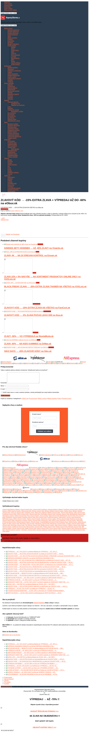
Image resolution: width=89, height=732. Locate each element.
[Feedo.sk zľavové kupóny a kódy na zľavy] (56, 475)
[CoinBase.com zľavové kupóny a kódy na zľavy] (7, 475)
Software (10, 81)
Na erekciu (11, 117)
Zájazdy (10, 178)
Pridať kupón (8, 677)
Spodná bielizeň (13, 34)
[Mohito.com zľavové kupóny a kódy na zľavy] (34, 461)
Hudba (10, 171)
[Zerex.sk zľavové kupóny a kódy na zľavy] (26, 489)
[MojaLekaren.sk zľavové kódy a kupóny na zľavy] (32, 469)
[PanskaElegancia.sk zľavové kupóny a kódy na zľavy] (44, 481)
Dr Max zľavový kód (13, 523)
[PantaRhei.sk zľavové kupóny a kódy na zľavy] (65, 475)
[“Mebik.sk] (5, 492)
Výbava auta (11, 147)
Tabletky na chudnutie (18, 105)
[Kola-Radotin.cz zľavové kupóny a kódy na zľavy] (46, 485)
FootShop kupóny (52, 517)
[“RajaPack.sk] (19, 492)
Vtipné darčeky (12, 164)
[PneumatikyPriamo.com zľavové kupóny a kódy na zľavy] (10, 485)
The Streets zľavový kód (32, 525)
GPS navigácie (12, 146)
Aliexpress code (46, 520)
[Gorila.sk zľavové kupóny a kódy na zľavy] (13, 477)
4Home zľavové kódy (62, 519)
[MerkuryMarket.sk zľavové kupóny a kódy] (8, 455)
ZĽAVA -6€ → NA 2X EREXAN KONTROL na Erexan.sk (30, 255)
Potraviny (10, 186)
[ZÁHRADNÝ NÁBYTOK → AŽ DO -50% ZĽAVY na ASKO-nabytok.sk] (28, 582)
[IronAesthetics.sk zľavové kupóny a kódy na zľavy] (8, 483)
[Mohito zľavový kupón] (48, 363)
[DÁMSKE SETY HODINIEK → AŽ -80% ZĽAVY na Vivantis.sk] (21, 244)
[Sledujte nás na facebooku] (11, 635)
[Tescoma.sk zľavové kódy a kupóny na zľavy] (70, 469)
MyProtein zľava (7, 519)
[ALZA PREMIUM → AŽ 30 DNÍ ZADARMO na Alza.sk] (23, 674)
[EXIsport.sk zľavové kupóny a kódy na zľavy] (63, 481)
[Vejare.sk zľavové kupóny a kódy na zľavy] (18, 472)
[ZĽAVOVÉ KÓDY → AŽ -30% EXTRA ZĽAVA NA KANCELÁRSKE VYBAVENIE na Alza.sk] (34, 556)
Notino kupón (73, 522)
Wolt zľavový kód (54, 515)
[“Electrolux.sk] (29, 492)
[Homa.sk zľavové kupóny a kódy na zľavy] (64, 485)
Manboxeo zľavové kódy (57, 523)
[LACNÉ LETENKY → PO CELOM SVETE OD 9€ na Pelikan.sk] (26, 670)
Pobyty (10, 180)
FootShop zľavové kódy (70, 509)
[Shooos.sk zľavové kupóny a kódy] (60, 467)
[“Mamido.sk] (6, 490)
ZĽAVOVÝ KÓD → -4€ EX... (55, 554)
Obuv (9, 36)
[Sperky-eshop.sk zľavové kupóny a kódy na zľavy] (8, 472)
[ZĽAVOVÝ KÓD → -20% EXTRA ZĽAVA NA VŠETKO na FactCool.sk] (18, 304)
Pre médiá (7, 682)
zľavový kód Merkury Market (11, 509)
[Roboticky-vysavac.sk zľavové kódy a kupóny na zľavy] (18, 469)
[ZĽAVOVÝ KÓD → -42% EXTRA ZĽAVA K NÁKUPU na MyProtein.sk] (28, 586)
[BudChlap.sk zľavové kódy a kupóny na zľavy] (61, 469)
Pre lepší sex (12, 116)
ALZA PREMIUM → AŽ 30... (49, 674)
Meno (3, 386)
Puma (13, 61)
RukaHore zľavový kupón (14, 517)
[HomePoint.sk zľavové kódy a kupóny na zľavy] (24, 474)
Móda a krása (8, 28)
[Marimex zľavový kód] (16, 363)
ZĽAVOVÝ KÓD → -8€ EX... (55, 569)
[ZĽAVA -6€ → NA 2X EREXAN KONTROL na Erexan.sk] (20, 251)
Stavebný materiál (13, 94)
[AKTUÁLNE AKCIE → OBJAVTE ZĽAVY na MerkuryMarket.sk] (26, 573)
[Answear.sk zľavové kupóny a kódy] (66, 461)
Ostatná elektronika (14, 75)
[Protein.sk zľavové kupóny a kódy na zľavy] (26, 472)
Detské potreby (12, 132)
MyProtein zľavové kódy (27, 523)
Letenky (10, 182)
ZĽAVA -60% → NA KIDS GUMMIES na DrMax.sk (27, 343)
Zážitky (10, 160)
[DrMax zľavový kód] (34, 363)
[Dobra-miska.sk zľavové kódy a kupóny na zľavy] (44, 470)
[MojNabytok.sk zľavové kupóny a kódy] (20, 455)
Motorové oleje (12, 153)
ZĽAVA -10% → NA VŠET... (47, 584)
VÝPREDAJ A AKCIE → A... (48, 580)
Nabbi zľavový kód (30, 528)
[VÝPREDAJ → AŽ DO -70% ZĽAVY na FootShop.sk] (23, 665)
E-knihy (10, 174)
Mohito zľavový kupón (47, 525)
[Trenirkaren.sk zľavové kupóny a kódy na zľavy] (26, 480)
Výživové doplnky (13, 102)
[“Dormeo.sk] (72, 490)
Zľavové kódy (8, 5)
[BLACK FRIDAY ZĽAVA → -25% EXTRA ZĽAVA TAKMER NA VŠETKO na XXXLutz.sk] (20, 282)
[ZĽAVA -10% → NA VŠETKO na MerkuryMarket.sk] (22, 584)
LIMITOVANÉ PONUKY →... (56, 577)
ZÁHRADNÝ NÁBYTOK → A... (59, 582)
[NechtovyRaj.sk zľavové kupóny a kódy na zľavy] (22, 477)
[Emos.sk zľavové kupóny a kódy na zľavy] (36, 485)
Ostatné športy (12, 138)
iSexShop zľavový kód (17, 525)
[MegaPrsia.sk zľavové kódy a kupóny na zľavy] (81, 467)
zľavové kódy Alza (34, 514)
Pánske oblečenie (13, 31)
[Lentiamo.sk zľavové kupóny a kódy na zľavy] (66, 483)
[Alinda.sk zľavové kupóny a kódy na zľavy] (69, 477)
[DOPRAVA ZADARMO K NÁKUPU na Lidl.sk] (20, 558)
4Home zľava (35, 522)
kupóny (18, 530)
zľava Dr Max (44, 515)
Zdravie (6, 100)
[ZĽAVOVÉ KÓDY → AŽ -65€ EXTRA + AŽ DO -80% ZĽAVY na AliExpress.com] (31, 564)
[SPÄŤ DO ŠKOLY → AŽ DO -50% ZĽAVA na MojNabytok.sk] (25, 593)
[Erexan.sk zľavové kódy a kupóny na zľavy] (15, 474)
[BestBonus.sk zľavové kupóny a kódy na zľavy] (18, 481)
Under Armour (15, 64)
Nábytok (10, 85)
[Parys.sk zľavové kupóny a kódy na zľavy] (71, 474)
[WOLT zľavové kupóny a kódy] (82, 461)
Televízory (11, 69)
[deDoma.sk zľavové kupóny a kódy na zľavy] (75, 475)
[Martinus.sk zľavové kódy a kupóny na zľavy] (58, 472)
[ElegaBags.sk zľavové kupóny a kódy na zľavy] (49, 483)
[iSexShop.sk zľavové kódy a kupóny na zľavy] (67, 472)
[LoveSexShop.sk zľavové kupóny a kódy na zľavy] (37, 480)
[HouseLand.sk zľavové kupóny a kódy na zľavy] (61, 480)
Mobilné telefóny (13, 67)
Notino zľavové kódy (34, 520)
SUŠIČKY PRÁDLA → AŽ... (47, 672)
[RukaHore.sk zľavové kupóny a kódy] (7, 461)
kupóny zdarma (52, 530)
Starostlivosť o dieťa (14, 121)
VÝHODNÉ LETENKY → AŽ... (49, 668)
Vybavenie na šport (13, 130)
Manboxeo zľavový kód (42, 523)
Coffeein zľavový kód (74, 525)
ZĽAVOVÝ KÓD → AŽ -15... (62, 560)
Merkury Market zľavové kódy (51, 512)
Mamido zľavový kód (74, 526)
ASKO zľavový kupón (14, 511)
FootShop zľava (29, 512)
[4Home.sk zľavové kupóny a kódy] (71, 455)
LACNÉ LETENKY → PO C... (56, 670)
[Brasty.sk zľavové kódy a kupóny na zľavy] (41, 469)
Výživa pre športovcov (14, 136)
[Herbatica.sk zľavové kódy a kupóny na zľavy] (33, 474)
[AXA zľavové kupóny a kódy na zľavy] (8, 467)
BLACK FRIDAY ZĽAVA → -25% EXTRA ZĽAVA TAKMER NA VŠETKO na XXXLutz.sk (45, 286)
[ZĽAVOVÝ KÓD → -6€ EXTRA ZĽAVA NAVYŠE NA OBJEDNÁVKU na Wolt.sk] (31, 562)
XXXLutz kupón (71, 520)
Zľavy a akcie (8, 8)
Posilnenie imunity (13, 110)
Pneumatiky (11, 141)
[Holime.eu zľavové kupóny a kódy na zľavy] (29, 475)
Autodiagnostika (13, 155)
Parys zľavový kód (55, 528)
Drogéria (10, 42)
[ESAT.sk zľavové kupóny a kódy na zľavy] (65, 470)
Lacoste (13, 56)
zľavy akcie (5, 531)
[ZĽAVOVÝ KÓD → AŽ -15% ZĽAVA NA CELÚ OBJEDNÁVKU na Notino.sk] (30, 560)
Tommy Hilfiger (15, 63)
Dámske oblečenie (13, 30)
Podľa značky (12, 45)
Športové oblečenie (14, 125)
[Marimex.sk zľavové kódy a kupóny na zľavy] (6, 469)
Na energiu (11, 114)
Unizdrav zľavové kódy (73, 523)
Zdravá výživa (12, 119)
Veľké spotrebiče (13, 74)
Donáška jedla (12, 183)
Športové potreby (13, 124)
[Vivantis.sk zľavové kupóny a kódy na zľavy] (35, 489)
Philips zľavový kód (49, 526)
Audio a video (12, 77)
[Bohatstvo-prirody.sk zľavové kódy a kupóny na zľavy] (16, 470)
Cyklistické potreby (13, 135)
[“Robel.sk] (50, 489)
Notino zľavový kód (20, 515)
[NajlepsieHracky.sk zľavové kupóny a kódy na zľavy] (30, 481)
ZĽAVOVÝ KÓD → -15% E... (56, 571)
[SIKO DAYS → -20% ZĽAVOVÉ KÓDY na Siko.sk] (26, 347)
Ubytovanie (11, 177)
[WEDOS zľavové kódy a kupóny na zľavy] (5, 470)
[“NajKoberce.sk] (81, 490)
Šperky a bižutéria (13, 44)
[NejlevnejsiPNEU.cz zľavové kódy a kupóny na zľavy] (47, 472)
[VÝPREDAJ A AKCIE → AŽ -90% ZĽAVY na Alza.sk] (22, 580)
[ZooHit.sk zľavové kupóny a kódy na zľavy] (55, 481)
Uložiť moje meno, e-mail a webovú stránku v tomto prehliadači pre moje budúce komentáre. (31, 392)
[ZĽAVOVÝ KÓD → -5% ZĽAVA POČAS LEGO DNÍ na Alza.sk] (23, 311)
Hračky (10, 163)
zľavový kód (65, 530)
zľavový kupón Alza (26, 509)
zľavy (59, 530)
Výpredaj (40, 244)
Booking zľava (63, 522)
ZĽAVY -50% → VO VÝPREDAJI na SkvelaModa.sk (28, 336)
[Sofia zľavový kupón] (22, 363)
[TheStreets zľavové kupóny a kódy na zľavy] (34, 467)
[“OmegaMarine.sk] (48, 492)
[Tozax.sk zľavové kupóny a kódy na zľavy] (29, 485)
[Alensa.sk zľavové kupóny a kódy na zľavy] (17, 480)
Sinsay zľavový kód (18, 528)
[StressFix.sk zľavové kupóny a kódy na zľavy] (60, 478)
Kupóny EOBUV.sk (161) (17, 210)
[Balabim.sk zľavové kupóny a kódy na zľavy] (61, 477)
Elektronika (7, 66)
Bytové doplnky (12, 88)
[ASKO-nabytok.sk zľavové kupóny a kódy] (45, 455)
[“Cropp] (12, 492)
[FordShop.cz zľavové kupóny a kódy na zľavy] (19, 483)
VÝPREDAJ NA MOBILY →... (48, 663)
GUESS (13, 53)
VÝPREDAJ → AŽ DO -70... (46, 588)
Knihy (9, 169)
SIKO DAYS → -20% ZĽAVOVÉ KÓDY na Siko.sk (27, 351)
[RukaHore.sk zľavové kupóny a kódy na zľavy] (38, 475)
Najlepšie (7, 2)
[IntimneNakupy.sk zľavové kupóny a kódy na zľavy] (50, 480)
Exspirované (33, 398)
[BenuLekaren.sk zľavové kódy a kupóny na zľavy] (70, 467)
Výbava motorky (13, 157)
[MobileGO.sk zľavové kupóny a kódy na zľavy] (63, 474)
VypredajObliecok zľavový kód (49, 522)
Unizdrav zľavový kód (62, 514)
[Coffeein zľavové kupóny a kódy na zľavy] (43, 467)
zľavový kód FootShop (40, 509)
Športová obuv (12, 127)
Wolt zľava (38, 512)
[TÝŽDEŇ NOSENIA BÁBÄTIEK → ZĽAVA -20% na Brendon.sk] (26, 590)
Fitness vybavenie (13, 133)
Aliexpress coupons (21, 520)
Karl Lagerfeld (15, 55)
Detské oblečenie (13, 33)
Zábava (6, 158)
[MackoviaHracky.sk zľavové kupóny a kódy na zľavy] (74, 481)
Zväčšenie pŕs (15, 103)
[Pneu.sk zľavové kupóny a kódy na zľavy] (5, 478)
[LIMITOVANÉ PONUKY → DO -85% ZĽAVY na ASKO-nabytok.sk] (27, 577)
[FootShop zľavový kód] (37, 362)
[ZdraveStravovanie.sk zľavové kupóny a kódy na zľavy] (49, 477)
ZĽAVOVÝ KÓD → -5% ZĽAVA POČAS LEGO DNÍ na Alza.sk (33, 315)
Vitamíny (10, 108)
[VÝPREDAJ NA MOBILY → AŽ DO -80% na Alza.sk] (22, 663)
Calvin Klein (15, 50)
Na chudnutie (12, 113)
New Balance (15, 58)
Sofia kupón (62, 517)
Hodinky (10, 80)
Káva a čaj (11, 185)
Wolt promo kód (26, 511)
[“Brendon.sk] (37, 490)
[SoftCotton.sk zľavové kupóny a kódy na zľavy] (80, 474)
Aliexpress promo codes (48, 519)
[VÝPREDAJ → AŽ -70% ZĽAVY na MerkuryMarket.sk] (23, 551)
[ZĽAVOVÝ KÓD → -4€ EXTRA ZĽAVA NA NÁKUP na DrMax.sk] (26, 554)
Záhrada (10, 99)
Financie (10, 95)
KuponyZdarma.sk (6, 686)
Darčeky (10, 161)
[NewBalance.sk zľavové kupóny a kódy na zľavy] (29, 483)
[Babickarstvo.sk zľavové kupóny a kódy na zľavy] (56, 470)
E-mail (3, 389)
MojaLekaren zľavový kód (34, 526)
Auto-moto (7, 139)
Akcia (37, 251)
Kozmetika (11, 41)
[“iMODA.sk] (38, 492)
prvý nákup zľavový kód (77, 530)
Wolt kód (62, 520)
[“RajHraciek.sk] (28, 490)
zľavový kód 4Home (67, 512)
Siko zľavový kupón (61, 525)
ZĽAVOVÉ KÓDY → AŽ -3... (72, 556)
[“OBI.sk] (13, 490)
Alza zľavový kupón (33, 515)
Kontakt (6, 683)
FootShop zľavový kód (9, 514)
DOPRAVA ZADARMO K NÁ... (45, 558)
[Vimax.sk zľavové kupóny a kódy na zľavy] (80, 478)
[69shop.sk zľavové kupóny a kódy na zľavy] (77, 477)
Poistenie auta (12, 142)
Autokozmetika (12, 144)
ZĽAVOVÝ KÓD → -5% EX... (59, 575)
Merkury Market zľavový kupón (54, 511)
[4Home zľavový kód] (60, 363)
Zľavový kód (4, 209)
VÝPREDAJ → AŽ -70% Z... (49, 551)
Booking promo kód (76, 519)
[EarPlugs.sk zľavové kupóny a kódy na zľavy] (56, 485)
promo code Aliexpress (74, 517)
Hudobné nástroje (13, 172)
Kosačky (10, 97)
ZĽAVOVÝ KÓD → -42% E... (59, 586)
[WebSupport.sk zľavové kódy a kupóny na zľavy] (50, 469)
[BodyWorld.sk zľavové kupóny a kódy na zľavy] (7, 489)
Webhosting (11, 191)
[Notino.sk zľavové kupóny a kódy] (79, 455)
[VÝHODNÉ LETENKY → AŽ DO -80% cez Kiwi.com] (23, 668)
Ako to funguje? (9, 679)
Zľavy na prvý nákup (10, 10)
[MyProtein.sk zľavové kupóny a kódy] (24, 461)
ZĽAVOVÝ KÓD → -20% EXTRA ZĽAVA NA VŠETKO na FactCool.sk (37, 307)
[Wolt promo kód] (54, 362)
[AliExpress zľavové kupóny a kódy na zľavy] (22, 467)
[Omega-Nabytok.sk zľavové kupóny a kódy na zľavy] (35, 477)
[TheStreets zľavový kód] (41, 363)
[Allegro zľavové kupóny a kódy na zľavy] (52, 467)
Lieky (9, 106)
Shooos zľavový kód (67, 528)
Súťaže (6, 680)
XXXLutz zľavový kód (17, 512)
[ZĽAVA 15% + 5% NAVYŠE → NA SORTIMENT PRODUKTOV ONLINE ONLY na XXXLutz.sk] (18, 273)
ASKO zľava (55, 520)
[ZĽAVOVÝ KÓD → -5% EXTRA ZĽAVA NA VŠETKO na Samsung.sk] (28, 575)
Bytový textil (11, 89)
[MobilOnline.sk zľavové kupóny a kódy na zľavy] (7, 481)
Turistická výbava (13, 128)
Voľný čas (7, 175)
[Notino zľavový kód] (54, 363)
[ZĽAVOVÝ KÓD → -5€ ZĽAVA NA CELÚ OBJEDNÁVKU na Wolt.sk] (27, 567)
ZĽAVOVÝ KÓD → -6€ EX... (65, 562)
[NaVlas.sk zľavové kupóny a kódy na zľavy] (40, 483)
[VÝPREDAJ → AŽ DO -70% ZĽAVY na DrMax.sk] (22, 588)
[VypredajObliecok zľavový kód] (7, 363)
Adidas (13, 47)
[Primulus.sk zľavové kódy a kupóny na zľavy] (34, 470)
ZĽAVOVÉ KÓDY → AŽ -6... (64, 564)
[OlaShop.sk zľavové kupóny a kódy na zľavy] (17, 489)
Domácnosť (11, 86)
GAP (12, 52)
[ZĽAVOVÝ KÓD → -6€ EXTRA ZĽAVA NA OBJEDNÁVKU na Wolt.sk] (1, 724)
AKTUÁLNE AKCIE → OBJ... (55, 573)
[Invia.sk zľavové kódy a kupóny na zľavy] (75, 472)
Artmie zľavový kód (43, 528)
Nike (12, 59)
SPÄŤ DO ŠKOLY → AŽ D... (53, 593)
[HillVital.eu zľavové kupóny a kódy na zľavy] (41, 478)
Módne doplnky (12, 38)
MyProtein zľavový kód (48, 514)
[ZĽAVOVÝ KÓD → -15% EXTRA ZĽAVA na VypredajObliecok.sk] (26, 571)
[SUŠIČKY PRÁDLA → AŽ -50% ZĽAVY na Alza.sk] (22, 672)
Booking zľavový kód (28, 517)
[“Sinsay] (19, 490)
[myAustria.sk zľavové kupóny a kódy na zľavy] (73, 470)
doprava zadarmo (41, 530)
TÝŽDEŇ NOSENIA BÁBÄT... (55, 590)
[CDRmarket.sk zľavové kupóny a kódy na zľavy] (7, 480)
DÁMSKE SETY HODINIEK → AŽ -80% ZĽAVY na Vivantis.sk (33, 248)
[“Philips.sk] (75, 489)
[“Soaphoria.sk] (46, 490)
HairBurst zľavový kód (19, 526)
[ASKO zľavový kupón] (49, 362)
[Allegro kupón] (83, 362)
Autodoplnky (11, 152)
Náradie (10, 92)
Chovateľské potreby (14, 188)
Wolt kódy (79, 520)
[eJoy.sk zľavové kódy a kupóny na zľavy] (27, 470)
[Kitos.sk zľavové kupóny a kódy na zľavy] (33, 478)
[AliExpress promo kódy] (71, 362)
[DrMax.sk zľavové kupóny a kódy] (15, 461)
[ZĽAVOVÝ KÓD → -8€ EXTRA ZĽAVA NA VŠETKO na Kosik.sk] (26, 569)
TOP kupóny (8, 3)
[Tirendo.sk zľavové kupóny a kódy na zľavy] (58, 483)
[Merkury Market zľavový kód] (6, 362)
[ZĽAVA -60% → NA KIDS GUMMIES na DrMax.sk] (20, 340)
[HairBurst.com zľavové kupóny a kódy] (57, 461)
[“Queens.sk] (63, 490)
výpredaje (24, 530)
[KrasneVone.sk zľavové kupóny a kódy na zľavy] (70, 478)
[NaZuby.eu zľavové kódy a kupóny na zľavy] (6, 474)
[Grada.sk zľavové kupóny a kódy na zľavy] (22, 485)
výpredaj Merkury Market (55, 509)
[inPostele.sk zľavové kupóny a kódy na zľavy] (71, 480)
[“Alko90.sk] (58, 492)
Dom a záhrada (9, 83)
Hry (9, 166)
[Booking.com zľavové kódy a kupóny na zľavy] (34, 472)
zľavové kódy (32, 530)
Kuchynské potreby (13, 91)
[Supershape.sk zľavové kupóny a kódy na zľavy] (50, 478)
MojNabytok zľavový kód (77, 514)
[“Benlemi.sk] (58, 489)
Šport (5, 122)
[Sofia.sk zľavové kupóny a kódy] (64, 455)
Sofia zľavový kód (79, 512)
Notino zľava (68, 511)
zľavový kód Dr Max (8, 520)
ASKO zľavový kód (23, 514)
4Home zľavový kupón (23, 522)
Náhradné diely (12, 150)
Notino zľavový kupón (33, 519)
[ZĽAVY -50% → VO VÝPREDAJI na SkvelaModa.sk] (18, 332)
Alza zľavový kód (41, 517)
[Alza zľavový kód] (20, 362)
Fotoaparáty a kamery (14, 78)
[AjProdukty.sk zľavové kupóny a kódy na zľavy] (48, 475)
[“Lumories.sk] (67, 489)
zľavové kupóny (10, 530)
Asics (13, 49)
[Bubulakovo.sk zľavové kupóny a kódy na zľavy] (44, 474)
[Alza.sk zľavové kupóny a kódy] (44, 461)
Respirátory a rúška (17, 111)
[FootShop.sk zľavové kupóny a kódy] (32, 455)
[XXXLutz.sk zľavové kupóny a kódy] (56, 455)
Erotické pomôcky (13, 189)
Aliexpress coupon (8, 515)
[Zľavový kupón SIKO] (65, 363)
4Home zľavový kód (38, 511)
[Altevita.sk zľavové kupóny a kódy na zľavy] (13, 478)
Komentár (4, 383)
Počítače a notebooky (14, 70)
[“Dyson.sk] (55, 490)
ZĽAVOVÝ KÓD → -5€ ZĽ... (57, 567)
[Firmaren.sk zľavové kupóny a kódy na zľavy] (54, 474)
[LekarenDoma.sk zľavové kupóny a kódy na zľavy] (19, 475)
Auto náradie (15, 149)
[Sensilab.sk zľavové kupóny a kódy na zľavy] (72, 485)
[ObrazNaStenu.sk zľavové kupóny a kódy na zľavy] (23, 478)
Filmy (9, 168)
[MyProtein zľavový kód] (28, 363)
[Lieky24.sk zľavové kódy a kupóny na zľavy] (79, 469)
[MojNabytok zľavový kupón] (71, 363)
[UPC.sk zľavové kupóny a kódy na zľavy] (80, 485)
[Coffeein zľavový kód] (79, 363)
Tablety (10, 72)
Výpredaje (7, 7)
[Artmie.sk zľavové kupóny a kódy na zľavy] (6, 477)
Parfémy (10, 39)
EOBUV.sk (25, 398)
